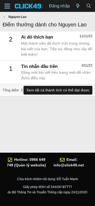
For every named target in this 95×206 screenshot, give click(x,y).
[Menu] (7, 6)
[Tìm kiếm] (88, 6)
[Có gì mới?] (78, 6)
